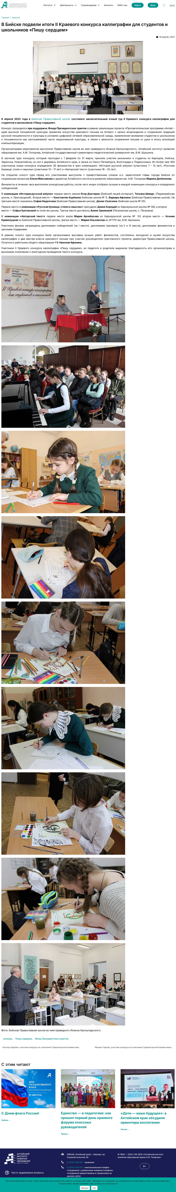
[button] (144, 1166)
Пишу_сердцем (23, 1038)
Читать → (5, 1120)
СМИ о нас (122, 5)
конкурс (7, 1038)
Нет (94, 1188)
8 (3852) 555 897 (75, 1167)
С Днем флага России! (20, 1113)
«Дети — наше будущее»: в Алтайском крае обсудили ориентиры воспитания (144, 1117)
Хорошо (85, 1188)
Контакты (108, 5)
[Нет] (172, 1184)
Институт (48, 5)
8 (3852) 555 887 (75, 1162)
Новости (16, 17)
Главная (5, 17)
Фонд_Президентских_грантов (51, 1038)
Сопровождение (88, 5)
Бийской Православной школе (50, 119)
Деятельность (66, 5)
